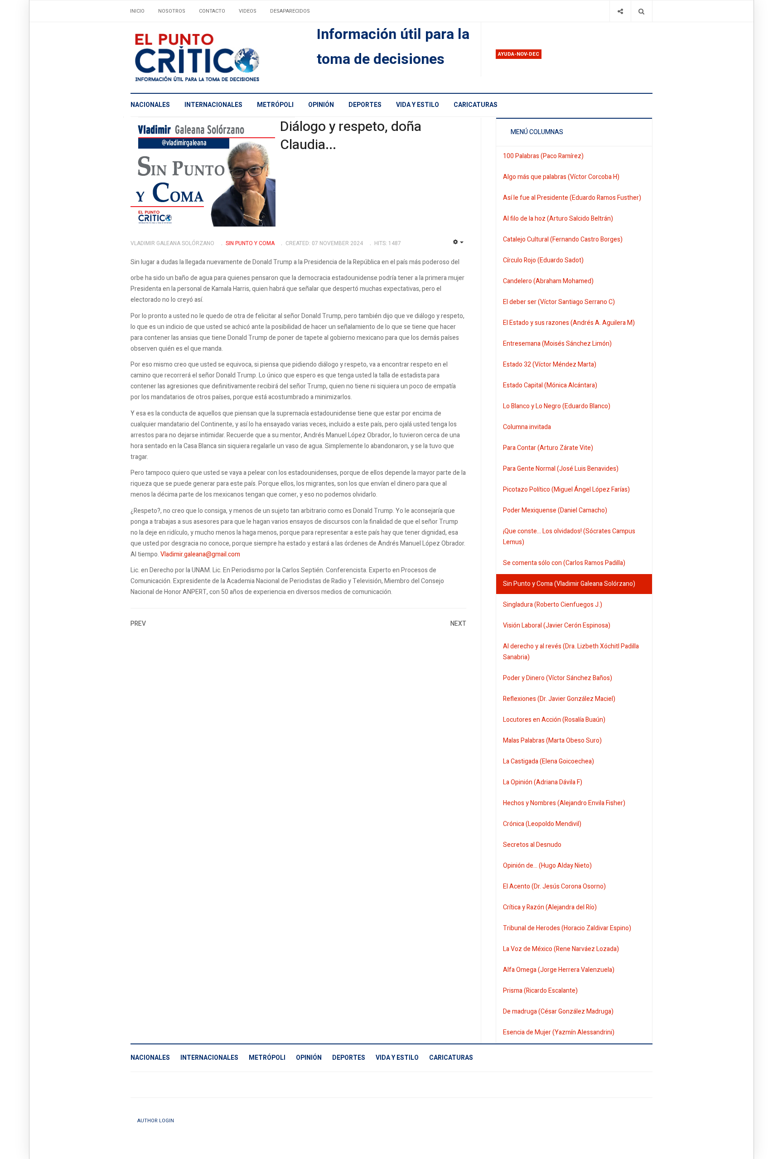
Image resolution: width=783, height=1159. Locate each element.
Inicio (137, 11)
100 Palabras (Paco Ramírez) (543, 156)
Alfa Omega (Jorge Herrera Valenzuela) (558, 970)
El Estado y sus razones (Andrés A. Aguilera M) (569, 323)
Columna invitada (527, 427)
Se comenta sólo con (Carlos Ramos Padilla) (564, 563)
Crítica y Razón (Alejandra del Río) (550, 907)
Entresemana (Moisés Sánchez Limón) (557, 343)
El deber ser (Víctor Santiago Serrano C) (559, 302)
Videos (247, 11)
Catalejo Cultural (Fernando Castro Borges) (563, 239)
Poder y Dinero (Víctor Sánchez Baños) (557, 678)
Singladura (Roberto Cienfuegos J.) (552, 604)
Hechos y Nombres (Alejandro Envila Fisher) (564, 803)
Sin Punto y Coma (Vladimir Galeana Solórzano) (569, 584)
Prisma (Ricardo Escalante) (540, 990)
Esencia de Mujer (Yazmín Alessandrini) (558, 1032)
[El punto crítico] (212, 57)
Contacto (212, 11)
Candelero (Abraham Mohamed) (548, 281)
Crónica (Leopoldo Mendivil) (542, 824)
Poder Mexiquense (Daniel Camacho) (555, 510)
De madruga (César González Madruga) (558, 1011)
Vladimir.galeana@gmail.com (200, 554)
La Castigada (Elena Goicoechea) (548, 761)
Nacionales (150, 105)
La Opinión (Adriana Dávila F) (542, 782)
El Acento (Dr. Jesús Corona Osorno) (554, 886)
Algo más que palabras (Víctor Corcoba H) (561, 177)
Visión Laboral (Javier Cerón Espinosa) (556, 625)
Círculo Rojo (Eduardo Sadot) (543, 260)
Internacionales (213, 105)
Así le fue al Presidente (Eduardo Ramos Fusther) (572, 198)
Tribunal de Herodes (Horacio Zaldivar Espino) (567, 928)
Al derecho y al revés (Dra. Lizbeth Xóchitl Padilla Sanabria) (571, 652)
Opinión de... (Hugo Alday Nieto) (547, 865)
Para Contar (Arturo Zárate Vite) (548, 448)
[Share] (620, 11)
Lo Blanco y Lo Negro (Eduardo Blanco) (556, 406)
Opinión (321, 105)
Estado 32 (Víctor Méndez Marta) (549, 364)
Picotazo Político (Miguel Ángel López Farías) (566, 489)
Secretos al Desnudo (532, 845)
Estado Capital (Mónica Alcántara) (550, 385)
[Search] (641, 11)
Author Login (155, 1121)
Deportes (365, 105)
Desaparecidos (290, 11)
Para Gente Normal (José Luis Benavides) (561, 468)
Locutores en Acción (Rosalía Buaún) (554, 719)
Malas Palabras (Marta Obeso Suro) (552, 740)
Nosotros (171, 11)
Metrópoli (275, 105)
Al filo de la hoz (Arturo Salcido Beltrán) (558, 218)
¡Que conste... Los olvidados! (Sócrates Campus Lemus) (569, 536)
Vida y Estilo (417, 105)
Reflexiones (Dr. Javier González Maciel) (559, 699)
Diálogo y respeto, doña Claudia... (350, 136)
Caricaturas (476, 105)
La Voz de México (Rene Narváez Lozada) (561, 949)
